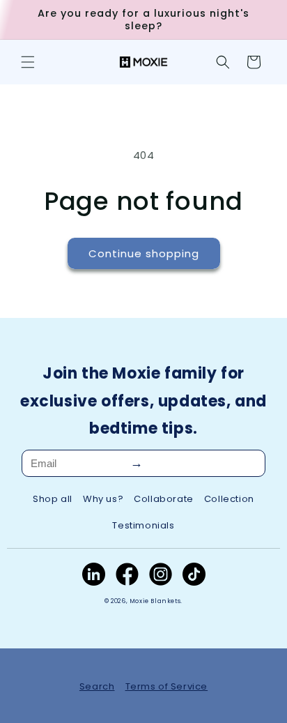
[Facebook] (127, 574)
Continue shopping (143, 253)
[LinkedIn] (93, 574)
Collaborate (164, 498)
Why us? (103, 498)
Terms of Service (166, 686)
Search (97, 686)
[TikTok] (194, 574)
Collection (229, 498)
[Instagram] (160, 574)
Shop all (52, 498)
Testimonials (143, 525)
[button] (28, 62)
